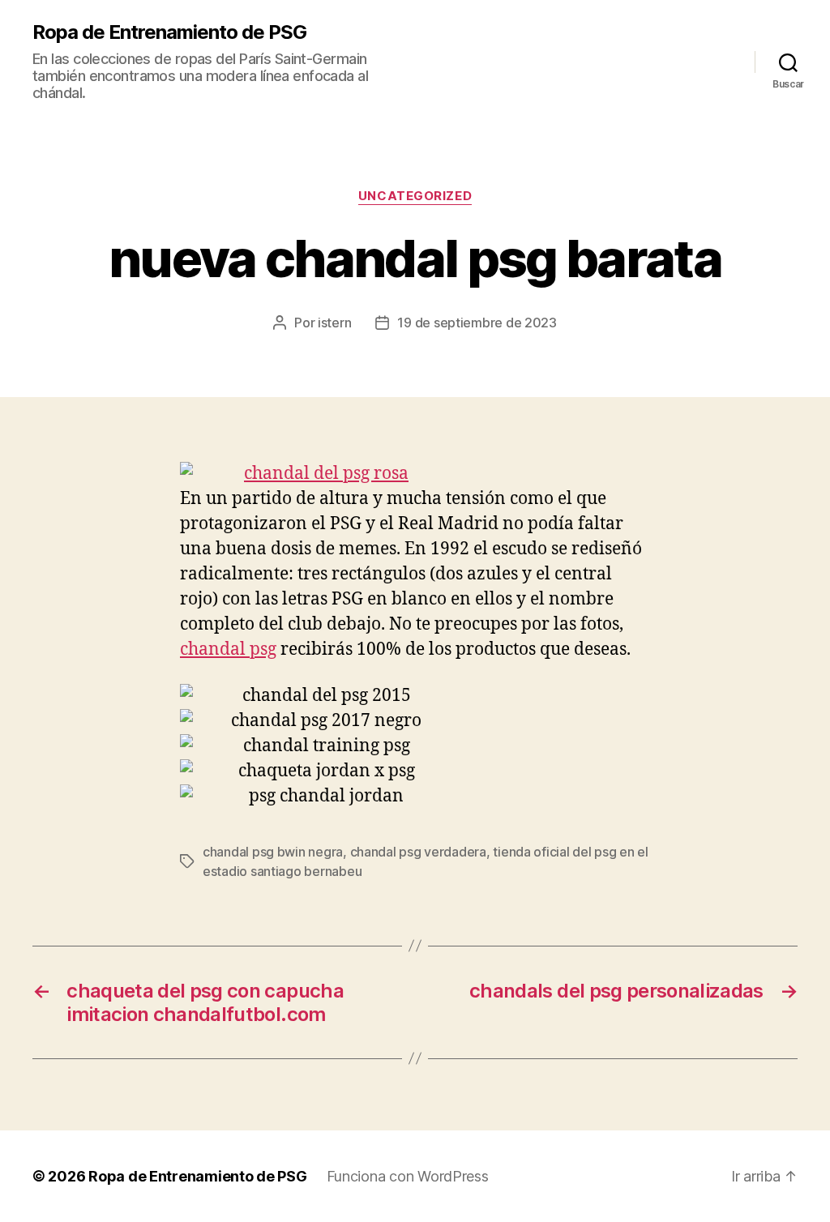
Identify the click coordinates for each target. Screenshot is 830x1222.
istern (334, 322)
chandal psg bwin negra (273, 852)
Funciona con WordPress (408, 1176)
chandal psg (228, 649)
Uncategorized (415, 196)
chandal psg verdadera (418, 852)
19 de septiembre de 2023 (477, 322)
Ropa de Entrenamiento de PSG (169, 32)
